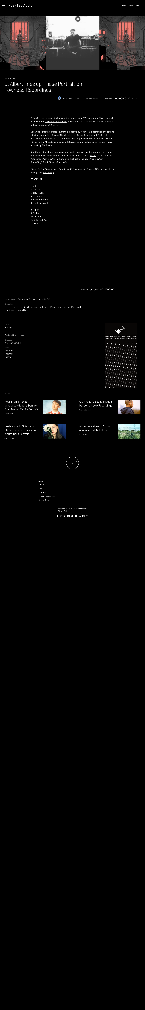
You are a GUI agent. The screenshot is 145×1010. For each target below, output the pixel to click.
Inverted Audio (20, 5)
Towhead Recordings (56, 121)
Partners (42, 492)
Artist (7, 325)
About (41, 481)
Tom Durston (69, 98)
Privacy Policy (63, 511)
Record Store (134, 6)
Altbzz (93, 155)
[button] (72, 43)
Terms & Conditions (46, 496)
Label (7, 332)
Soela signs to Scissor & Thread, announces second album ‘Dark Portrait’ (21, 429)
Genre (7, 347)
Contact (42, 488)
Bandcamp (48, 172)
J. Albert (52, 124)
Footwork (9, 353)
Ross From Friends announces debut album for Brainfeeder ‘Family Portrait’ (22, 405)
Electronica (10, 350)
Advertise (42, 485)
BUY (78, 98)
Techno (8, 357)
